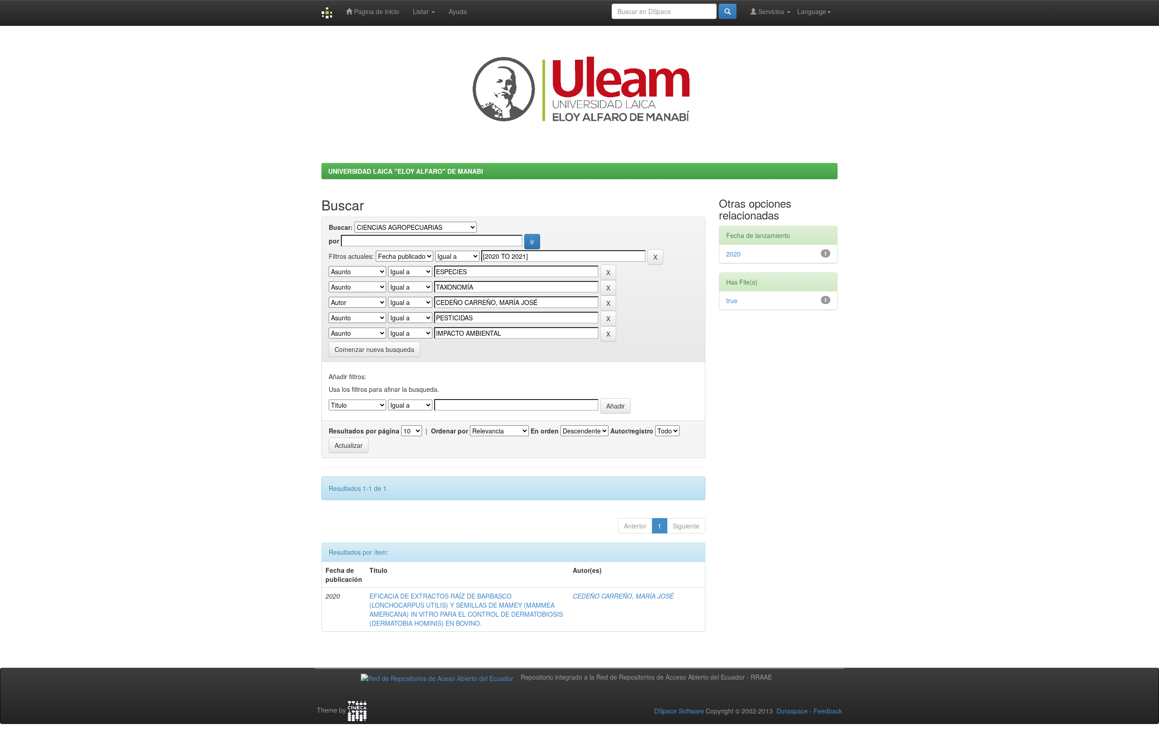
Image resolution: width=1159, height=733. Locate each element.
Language (811, 11)
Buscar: (341, 227)
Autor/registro (631, 430)
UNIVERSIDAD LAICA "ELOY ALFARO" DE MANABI (405, 171)
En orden (545, 430)
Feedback (828, 710)
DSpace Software (679, 710)
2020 (733, 253)
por (334, 240)
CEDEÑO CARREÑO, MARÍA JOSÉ (623, 595)
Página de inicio (375, 11)
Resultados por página (364, 430)
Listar (422, 11)
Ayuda (458, 11)
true (732, 300)
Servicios (771, 11)
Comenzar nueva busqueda (374, 349)
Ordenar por (449, 430)
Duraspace (792, 710)
